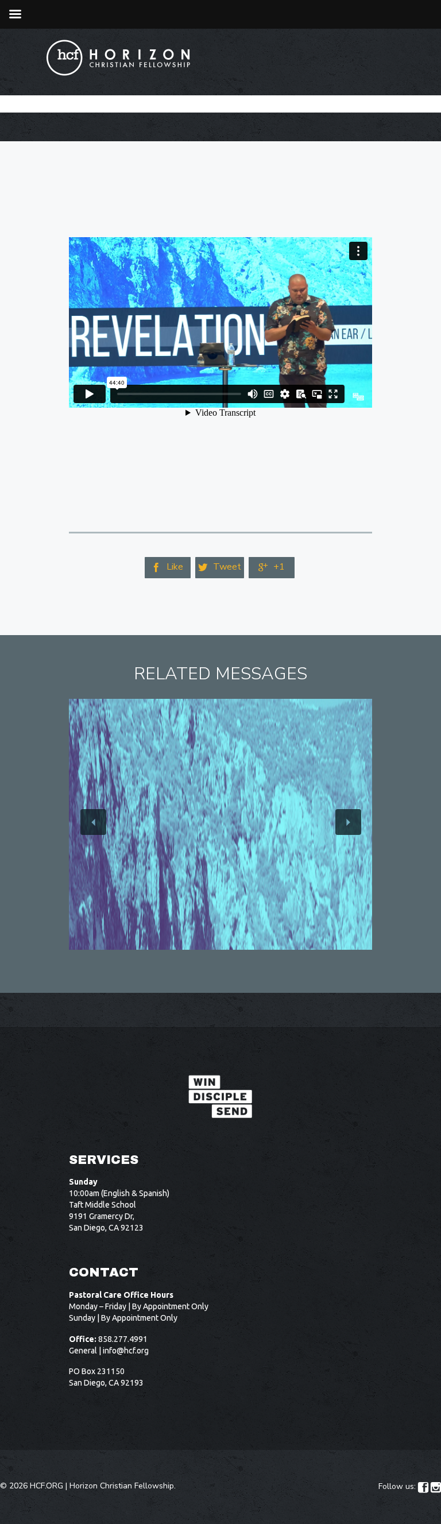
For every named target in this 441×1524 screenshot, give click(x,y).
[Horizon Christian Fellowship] (118, 58)
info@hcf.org (126, 1350)
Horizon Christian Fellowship (121, 1485)
